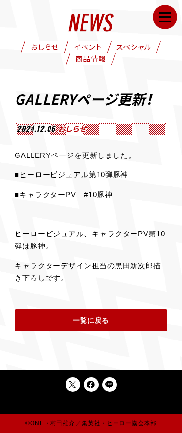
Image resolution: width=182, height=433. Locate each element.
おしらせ (45, 46)
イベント (88, 46)
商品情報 (90, 58)
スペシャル (133, 46)
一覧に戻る (91, 320)
